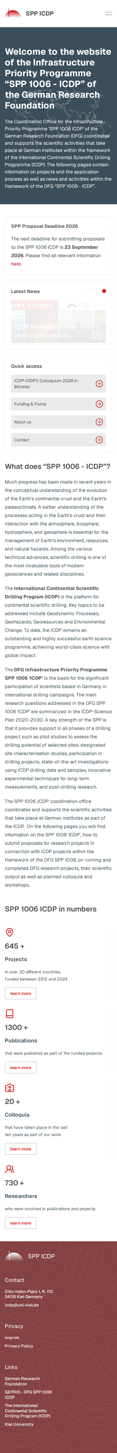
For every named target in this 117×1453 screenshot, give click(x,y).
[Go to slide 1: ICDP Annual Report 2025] (90, 291)
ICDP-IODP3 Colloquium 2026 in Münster (46, 383)
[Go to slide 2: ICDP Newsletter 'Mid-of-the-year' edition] (97, 291)
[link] (29, 13)
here (16, 264)
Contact (21, 440)
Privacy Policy (19, 1346)
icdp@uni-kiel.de (22, 1305)
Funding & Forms (30, 404)
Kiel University (19, 1424)
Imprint (12, 1337)
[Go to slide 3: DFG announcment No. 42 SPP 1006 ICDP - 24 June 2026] (104, 291)
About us (22, 422)
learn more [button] (20, 993)
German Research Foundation (22, 1381)
